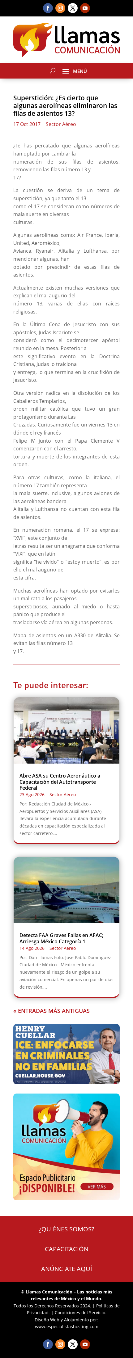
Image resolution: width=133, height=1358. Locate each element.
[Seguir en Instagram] (60, 8)
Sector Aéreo (61, 124)
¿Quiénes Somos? (66, 1229)
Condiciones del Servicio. (80, 1312)
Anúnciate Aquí (66, 1269)
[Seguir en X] (73, 8)
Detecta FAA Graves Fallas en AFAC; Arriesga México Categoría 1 (61, 938)
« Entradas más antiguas (51, 1010)
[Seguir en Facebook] (48, 8)
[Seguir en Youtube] (85, 8)
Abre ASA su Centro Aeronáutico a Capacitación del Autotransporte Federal (59, 781)
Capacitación (66, 1249)
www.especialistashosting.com (66, 1326)
